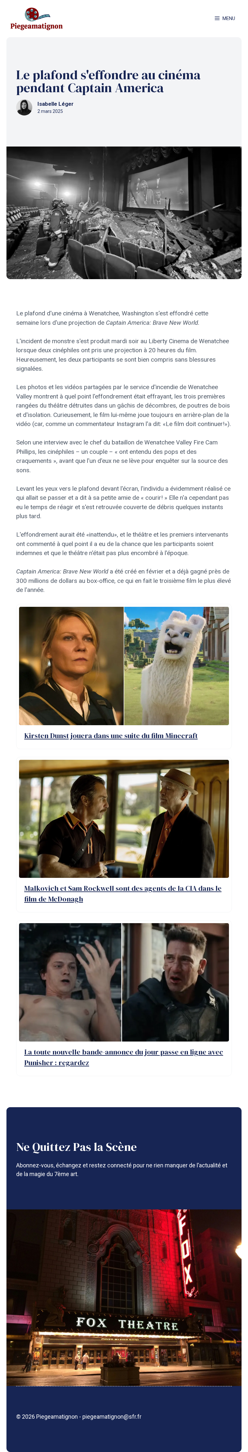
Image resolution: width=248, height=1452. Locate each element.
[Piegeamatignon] (36, 18)
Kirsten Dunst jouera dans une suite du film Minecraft (111, 735)
